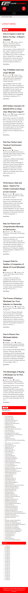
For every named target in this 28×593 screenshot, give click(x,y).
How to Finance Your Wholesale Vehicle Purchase (11, 337)
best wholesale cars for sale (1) (11, 525)
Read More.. (6, 64)
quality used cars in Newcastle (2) (12, 423)
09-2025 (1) (7, 557)
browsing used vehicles (14, 45)
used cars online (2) (9, 430)
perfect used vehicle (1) (10, 450)
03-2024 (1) (7, 576)
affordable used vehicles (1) (11, 500)
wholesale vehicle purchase (17, 345)
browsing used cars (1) (10, 426)
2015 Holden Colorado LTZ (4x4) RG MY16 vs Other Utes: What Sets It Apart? (13, 109)
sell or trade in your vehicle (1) (11, 420)
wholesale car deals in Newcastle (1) (13, 520)
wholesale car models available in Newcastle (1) (15, 524)
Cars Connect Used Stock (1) (11, 465)
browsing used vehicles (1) (10, 457)
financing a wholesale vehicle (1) (12, 488)
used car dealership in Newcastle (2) (13, 503)
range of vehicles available (14, 308)
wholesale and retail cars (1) (11, 510)
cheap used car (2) (9, 424)
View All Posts (6, 410)
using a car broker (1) (9, 538)
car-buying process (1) (10, 535)
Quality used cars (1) (9, 447)
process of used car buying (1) (11, 509)
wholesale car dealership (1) (11, 521)
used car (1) (7, 437)
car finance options (13, 79)
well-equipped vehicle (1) (10, 479)
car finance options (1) (9, 464)
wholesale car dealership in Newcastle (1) (14, 511)
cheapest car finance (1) (10, 438)
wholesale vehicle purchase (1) (11, 486)
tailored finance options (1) (10, 469)
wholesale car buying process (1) (12, 516)
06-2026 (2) (7, 547)
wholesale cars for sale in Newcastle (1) (13, 530)
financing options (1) (9, 492)
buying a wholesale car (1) (10, 490)
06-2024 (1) (7, 572)
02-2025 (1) (7, 565)
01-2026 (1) (7, 553)
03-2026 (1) (7, 550)
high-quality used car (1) (10, 459)
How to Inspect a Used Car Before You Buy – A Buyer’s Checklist (13, 37)
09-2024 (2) (7, 568)
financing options (19, 383)
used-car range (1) (9, 444)
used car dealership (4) (10, 455)
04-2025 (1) (7, 562)
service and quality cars (14, 195)
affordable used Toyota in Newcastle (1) (13, 468)
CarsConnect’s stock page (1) (11, 458)
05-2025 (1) (7, 561)
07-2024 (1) (7, 571)
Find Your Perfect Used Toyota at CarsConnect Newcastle (12, 145)
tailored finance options (15, 153)
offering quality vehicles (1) (10, 472)
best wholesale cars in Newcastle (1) (13, 528)
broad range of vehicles (16, 381)
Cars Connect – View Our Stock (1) (12, 443)
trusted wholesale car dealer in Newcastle (13, 344)
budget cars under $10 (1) (10, 427)
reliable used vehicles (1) (10, 461)
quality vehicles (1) (9, 475)
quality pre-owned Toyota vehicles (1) (13, 471)
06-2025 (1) (7, 560)
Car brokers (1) (8, 537)
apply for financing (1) (9, 483)
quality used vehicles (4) (10, 422)
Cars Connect (5, 16)
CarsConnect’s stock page (9, 46)
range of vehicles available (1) (11, 482)
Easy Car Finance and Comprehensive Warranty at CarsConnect (13, 226)
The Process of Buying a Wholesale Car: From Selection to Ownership (12, 301)
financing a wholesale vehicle (10, 347)
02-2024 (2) (7, 578)
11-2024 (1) (7, 567)
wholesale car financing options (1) (12, 496)
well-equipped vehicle (13, 274)
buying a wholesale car (8, 383)
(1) (5, 518)
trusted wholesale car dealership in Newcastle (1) (15, 513)
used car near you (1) (9, 452)
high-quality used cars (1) (10, 445)
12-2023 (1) (7, 579)
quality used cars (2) (9, 417)
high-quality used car (13, 76)
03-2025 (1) (7, 564)
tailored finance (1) (9, 448)
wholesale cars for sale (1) (10, 514)
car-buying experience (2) (10, 532)
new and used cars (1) (9, 534)
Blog (10, 16)
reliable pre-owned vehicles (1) (11, 499)
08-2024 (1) (7, 569)
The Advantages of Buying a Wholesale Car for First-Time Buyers (13, 375)
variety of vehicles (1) (9, 504)
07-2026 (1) (7, 546)
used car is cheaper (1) (10, 431)
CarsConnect (11, 43)
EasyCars (14, 591)
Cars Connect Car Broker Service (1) (13, 539)
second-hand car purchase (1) (11, 507)
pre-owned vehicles (12, 115)
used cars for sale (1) (9, 419)
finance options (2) (9, 451)
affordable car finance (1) (10, 478)
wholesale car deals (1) (10, 493)
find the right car (14, 233)
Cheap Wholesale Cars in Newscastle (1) (13, 434)
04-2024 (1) (7, 575)
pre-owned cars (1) (9, 497)
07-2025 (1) (7, 558)
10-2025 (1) (7, 555)
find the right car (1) (9, 476)
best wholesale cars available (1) (12, 527)
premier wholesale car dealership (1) (13, 531)
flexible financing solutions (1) (11, 506)
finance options (11, 197)
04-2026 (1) (7, 548)
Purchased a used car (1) (10, 517)
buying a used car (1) (9, 436)
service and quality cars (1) (10, 473)
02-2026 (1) (7, 551)
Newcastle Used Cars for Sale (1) (12, 433)
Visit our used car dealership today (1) (13, 523)
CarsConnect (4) (8, 454)
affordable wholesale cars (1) (11, 495)
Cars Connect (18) (9, 416)
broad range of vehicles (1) (10, 489)
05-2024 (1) (7, 574)
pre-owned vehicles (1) (10, 466)
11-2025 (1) (7, 554)
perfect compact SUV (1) (10, 480)
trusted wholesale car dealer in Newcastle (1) (14, 485)
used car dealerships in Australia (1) (12, 462)
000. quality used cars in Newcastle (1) (13, 429)
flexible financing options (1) (11, 502)
